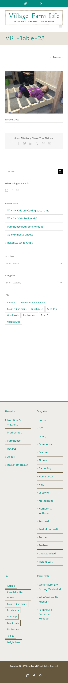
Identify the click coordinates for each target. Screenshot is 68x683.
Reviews (43, 545)
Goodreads (13, 315)
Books (42, 420)
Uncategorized (47, 553)
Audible (11, 302)
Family (43, 436)
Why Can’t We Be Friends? (22, 218)
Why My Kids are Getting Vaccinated (28, 210)
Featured (44, 452)
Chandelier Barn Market (32, 302)
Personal (44, 521)
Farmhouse (37, 308)
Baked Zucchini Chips (20, 242)
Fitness (43, 460)
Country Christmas (17, 308)
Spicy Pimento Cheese (20, 234)
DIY (41, 428)
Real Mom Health (17, 464)
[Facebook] (12, 190)
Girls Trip (52, 308)
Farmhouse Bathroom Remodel (25, 226)
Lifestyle (44, 492)
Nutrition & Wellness (14, 422)
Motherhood (29, 315)
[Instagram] (6, 190)
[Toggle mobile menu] (61, 27)
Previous (58, 57)
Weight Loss (13, 321)
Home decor (46, 476)
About (10, 456)
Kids (41, 484)
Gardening (45, 468)
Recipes (11, 448)
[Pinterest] (17, 190)
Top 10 (44, 315)
